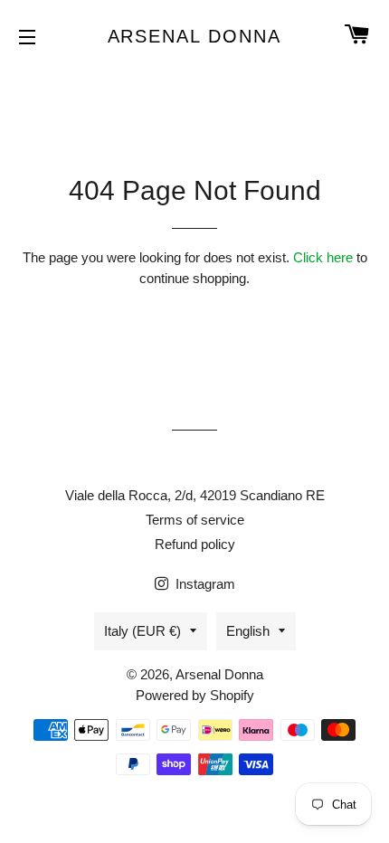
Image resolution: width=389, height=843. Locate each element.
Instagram (203, 584)
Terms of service (195, 519)
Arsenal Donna (195, 36)
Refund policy (195, 544)
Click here (323, 257)
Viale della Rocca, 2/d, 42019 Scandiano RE (195, 495)
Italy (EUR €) (142, 631)
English (248, 631)
